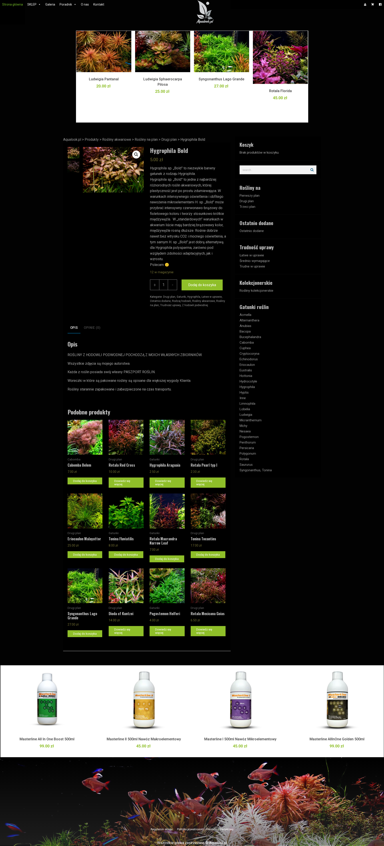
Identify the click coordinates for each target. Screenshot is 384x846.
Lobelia (245, 409)
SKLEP (31, 4)
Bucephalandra (250, 337)
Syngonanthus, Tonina (256, 470)
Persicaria (247, 448)
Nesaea (245, 431)
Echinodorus (249, 359)
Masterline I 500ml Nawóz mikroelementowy (240, 739)
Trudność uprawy (170, 305)
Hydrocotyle (248, 381)
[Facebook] (380, 4)
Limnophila (247, 404)
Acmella (245, 315)
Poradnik (66, 4)
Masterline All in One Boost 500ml (47, 739)
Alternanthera (249, 320)
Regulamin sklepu (162, 829)
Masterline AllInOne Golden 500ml (337, 739)
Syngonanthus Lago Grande (221, 79)
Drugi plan (169, 296)
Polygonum (248, 454)
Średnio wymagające (255, 261)
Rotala (244, 459)
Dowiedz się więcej (122, 482)
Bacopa (245, 331)
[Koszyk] (372, 4)
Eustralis (246, 370)
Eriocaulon (247, 365)
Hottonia (246, 376)
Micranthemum (251, 420)
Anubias (245, 326)
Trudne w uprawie (252, 266)
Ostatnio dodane (160, 301)
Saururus (246, 465)
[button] (136, 155)
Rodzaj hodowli (181, 301)
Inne (243, 398)
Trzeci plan (247, 207)
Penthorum (248, 442)
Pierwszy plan (250, 196)
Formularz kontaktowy (220, 829)
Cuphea (245, 348)
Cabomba (247, 343)
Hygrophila (193, 296)
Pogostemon (249, 437)
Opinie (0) (92, 328)
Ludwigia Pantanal (104, 79)
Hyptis (244, 392)
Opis (74, 328)
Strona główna (12, 4)
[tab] (74, 328)
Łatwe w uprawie (212, 296)
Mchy (243, 426)
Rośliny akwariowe (203, 301)
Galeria (50, 4)
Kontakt (98, 4)
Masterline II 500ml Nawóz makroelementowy (144, 739)
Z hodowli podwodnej (195, 305)
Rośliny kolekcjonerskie (256, 291)
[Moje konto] (365, 4)
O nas (85, 4)
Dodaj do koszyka (202, 285)
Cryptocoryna (249, 354)
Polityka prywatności (189, 829)
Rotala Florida (280, 91)
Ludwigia (246, 415)
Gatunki (181, 296)
